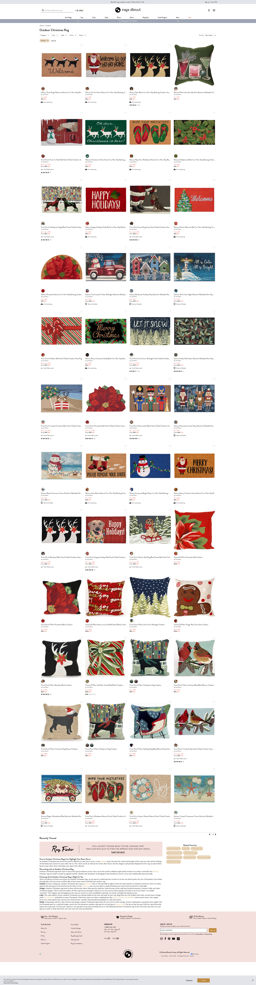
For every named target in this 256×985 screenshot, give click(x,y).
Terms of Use (208, 934)
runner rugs (120, 904)
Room (72, 35)
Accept (204, 980)
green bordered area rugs (174, 853)
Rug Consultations (76, 943)
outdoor (103, 861)
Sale (189, 17)
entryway (85, 886)
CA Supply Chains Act (183, 956)
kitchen (155, 871)
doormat (88, 884)
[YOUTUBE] (173, 939)
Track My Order (46, 924)
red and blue (129, 897)
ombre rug (186, 848)
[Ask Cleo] (79, 10)
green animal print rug (174, 862)
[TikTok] (178, 939)
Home (42, 25)
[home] (128, 12)
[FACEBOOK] (165, 939)
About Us (44, 928)
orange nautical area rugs (174, 857)
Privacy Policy (199, 934)
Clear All (53, 41)
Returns (43, 939)
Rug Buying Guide (76, 936)
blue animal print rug (204, 857)
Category (43, 35)
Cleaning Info (75, 939)
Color (53, 35)
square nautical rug (189, 857)
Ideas (177, 17)
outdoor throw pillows (174, 848)
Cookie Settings (76, 928)
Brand (81, 35)
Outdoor (43, 40)
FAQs (43, 936)
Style (106, 17)
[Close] (253, 980)
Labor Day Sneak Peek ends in (121, 21)
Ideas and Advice (76, 932)
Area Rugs (68, 17)
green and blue (118, 897)
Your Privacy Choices (194, 955)
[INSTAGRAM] (161, 939)
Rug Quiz (146, 17)
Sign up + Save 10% (211, 2)
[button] (214, 10)
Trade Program (162, 17)
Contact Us (108, 924)
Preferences (189, 980)
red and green (49, 897)
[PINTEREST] (169, 939)
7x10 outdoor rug (197, 848)
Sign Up (212, 930)
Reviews (43, 932)
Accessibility (74, 924)
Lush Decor (45, 94)
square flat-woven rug (190, 853)
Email (114, 938)
